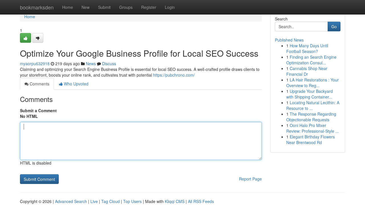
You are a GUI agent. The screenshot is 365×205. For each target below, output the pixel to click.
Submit (104, 7)
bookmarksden (37, 7)
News (91, 63)
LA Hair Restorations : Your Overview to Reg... (312, 82)
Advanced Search (71, 201)
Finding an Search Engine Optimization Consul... (311, 59)
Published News (289, 40)
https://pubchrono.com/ (174, 75)
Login (170, 7)
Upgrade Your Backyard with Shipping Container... (309, 94)
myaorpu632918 (35, 63)
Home (67, 7)
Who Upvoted (75, 84)
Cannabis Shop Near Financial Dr (306, 71)
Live (94, 201)
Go (334, 26)
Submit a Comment (38, 110)
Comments (39, 84)
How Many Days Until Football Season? (307, 48)
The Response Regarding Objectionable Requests (311, 116)
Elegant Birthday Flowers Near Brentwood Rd (310, 139)
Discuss (109, 63)
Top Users (132, 201)
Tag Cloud (110, 201)
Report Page (250, 179)
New (86, 7)
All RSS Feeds (201, 201)
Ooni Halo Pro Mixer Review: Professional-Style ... (312, 128)
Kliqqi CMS (174, 201)
